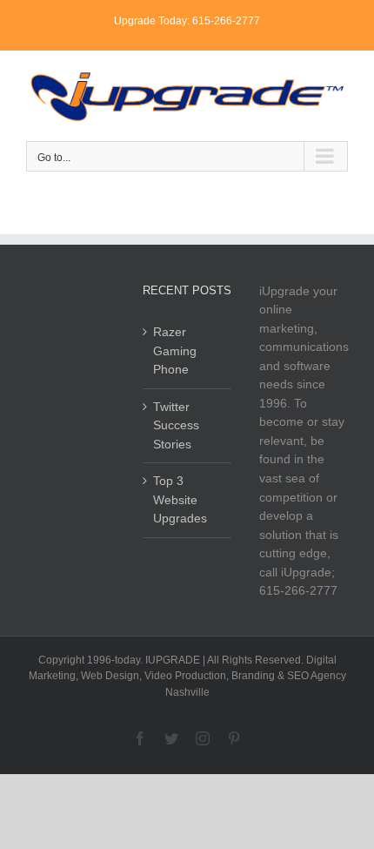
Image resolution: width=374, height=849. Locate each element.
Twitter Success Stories (176, 425)
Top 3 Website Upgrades (180, 499)
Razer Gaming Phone (175, 350)
